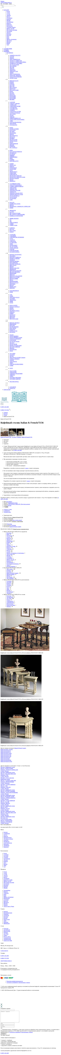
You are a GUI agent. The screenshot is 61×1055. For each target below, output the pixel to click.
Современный (7, 938)
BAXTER (12, 84)
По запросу (9, 501)
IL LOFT (12, 211)
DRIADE (12, 145)
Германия (6, 914)
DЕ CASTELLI (13, 147)
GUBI (11, 199)
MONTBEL (12, 284)
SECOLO (12, 342)
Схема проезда (4, 950)
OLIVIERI (12, 298)
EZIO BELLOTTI (14, 161)
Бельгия (6, 911)
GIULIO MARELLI (14, 195)
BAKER (12, 82)
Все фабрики (10, 52)
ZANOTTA (12, 388)
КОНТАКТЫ (7, 389)
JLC (11, 219)
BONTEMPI (13, 96)
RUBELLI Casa (13, 330)
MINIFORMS (13, 273)
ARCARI (12, 67)
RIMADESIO (13, 324)
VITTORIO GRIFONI (15, 379)
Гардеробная (7, 858)
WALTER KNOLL (14, 381)
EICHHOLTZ (13, 153)
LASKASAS (13, 241)
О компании (7, 833)
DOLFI (11, 142)
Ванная (5, 864)
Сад (5, 866)
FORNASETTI (13, 174)
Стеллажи (6, 899)
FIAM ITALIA (13, 167)
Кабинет (6, 861)
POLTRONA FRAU (14, 310)
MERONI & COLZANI (15, 270)
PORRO (12, 313)
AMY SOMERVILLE (15, 59)
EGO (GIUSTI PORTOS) (16, 151)
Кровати (9, 19)
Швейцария (7, 923)
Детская (6, 860)
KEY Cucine (13, 230)
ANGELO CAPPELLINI (16, 60)
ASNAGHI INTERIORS (16, 76)
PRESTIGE (12, 316)
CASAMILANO (14, 108)
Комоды (9, 23)
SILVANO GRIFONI (15, 346)
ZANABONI (13, 387)
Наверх (2, 1)
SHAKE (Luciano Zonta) (16, 345)
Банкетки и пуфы (8, 879)
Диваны (9, 15)
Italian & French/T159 (27, 437)
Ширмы (9, 42)
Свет (8, 44)
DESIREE (12, 138)
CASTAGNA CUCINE (15, 111)
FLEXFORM (13, 169)
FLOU (11, 170)
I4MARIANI (13, 210)
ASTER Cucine (13, 78)
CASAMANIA (13, 107)
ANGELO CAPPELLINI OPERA (18, 62)
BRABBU (12, 99)
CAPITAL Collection (15, 103)
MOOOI (12, 285)
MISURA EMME (14, 278)
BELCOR (12, 86)
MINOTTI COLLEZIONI (16, 276)
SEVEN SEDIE (13, 344)
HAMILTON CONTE (15, 203)
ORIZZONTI (13, 300)
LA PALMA (13, 234)
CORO (11, 121)
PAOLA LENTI (13, 305)
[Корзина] (3, 7)
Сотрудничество (8, 843)
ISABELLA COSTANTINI (16, 215)
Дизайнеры (6, 845)
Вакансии (6, 847)
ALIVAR (12, 56)
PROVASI (12, 317)
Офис (5, 865)
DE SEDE (12, 131)
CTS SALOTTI (13, 125)
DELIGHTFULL (14, 135)
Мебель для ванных (12, 39)
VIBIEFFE (12, 375)
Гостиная (13, 525)
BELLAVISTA (13, 87)
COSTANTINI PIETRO (15, 122)
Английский (7, 930)
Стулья (8, 14)
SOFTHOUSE (13, 349)
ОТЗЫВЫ (6, 50)
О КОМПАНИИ (8, 48)
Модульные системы (12, 30)
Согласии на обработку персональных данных (21, 1032)
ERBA (11, 158)
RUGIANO (12, 332)
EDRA (11, 150)
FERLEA (12, 166)
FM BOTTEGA (13, 171)
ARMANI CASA (14, 71)
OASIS (11, 296)
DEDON (12, 134)
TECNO (12, 356)
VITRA (11, 376)
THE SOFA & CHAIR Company (17, 357)
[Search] (2, 404)
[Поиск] (15, 5)
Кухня (5, 853)
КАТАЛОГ (6, 10)
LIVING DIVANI (14, 248)
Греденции (9, 31)
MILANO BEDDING (15, 272)
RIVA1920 (12, 325)
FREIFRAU (12, 181)
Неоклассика (7, 931)
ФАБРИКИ (6, 51)
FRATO (11, 179)
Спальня (6, 857)
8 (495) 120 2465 (5, 407)
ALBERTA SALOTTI (15, 55)
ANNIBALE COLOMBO (16, 63)
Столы (8, 12)
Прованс (6, 932)
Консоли (9, 35)
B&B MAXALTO (14, 80)
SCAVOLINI (13, 340)
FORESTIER (13, 173)
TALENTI (12, 355)
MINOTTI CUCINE (14, 277)
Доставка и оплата (8, 839)
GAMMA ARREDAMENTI (16, 186)
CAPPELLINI (13, 104)
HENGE (12, 205)
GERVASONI (13, 187)
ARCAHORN (13, 66)
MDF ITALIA (13, 265)
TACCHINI (12, 353)
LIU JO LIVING (14, 246)
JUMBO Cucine (13, 225)
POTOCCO (12, 314)
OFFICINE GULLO (14, 297)
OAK (11, 294)
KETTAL (12, 229)
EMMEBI (12, 155)
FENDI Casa (13, 165)
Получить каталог (25, 504)
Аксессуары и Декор (9, 906)
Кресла (8, 16)
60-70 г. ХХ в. (7, 936)
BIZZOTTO (12, 88)
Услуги (5, 835)
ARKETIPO (13, 70)
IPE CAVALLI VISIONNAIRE (17, 214)
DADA (11, 127)
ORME (11, 301)
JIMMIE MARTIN (14, 218)
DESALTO (12, 137)
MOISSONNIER (14, 281)
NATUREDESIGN (14, 290)
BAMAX (12, 83)
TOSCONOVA (13, 361)
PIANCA (12, 309)
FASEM (11, 163)
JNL (11, 221)
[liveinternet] (4, 973)
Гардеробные (10, 22)
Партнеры (6, 844)
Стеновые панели (11, 27)
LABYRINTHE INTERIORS (17, 237)
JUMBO (12, 223)
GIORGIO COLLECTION (16, 193)
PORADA (12, 312)
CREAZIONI (13, 123)
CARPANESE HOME (15, 106)
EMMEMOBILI (13, 157)
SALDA (12, 334)
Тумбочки (6, 893)
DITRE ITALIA (13, 141)
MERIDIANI (13, 269)
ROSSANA (12, 329)
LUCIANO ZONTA (14, 252)
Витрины (9, 34)
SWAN (11, 350)
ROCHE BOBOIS (14, 326)
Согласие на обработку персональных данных (18, 982)
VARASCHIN (13, 372)
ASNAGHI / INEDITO (15, 75)
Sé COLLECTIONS (14, 341)
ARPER (11, 72)
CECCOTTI (12, 114)
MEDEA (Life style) (14, 268)
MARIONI (12, 260)
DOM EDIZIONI (14, 143)
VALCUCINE (13, 371)
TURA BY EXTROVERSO (16, 364)
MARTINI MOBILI (14, 261)
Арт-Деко (6, 934)
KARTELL (12, 227)
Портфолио (6, 841)
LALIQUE (12, 240)
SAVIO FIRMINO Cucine (16, 337)
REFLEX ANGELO (14, 322)
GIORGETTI (13, 191)
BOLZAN (12, 94)
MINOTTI (12, 274)
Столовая (6, 854)
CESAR (11, 115)
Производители (8, 837)
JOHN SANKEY (14, 222)
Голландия (6, 915)
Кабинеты (9, 24)
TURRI (11, 365)
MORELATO (13, 286)
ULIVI (11, 368)
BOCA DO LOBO (14, 90)
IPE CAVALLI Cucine (15, 213)
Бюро (8, 38)
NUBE (11, 292)
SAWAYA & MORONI (15, 338)
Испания (6, 916)
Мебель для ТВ (10, 28)
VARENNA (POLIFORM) (16, 373)
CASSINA (12, 110)
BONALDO (13, 95)
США (5, 920)
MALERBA (12, 256)
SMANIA (12, 348)
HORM (11, 207)
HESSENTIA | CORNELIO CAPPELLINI (20, 206)
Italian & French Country (15, 526)
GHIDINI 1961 (13, 189)
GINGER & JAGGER (15, 190)
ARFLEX (12, 68)
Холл (5, 862)
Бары (8, 36)
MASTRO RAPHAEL (15, 264)
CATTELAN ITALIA (15, 112)
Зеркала (8, 32)
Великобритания (8, 912)
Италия (9, 505)
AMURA (12, 58)
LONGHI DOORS (14, 250)
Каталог (6, 832)
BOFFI (11, 91)
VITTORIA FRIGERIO (15, 377)
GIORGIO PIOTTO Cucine (16, 194)
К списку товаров (16, 437)
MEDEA (12, 266)
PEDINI (11, 308)
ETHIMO (12, 159)
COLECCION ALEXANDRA (17, 119)
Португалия (7, 919)
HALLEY (12, 202)
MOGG (11, 280)
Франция (6, 922)
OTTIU (11, 302)
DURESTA (12, 146)
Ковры (8, 43)
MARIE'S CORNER (15, 258)
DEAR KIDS (13, 133)
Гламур (5, 935)
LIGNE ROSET (13, 245)
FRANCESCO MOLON (15, 175)
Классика (9, 524)
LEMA (11, 244)
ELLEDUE (12, 154)
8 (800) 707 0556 (5, 958)
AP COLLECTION (14, 64)
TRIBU (11, 363)
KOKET (12, 231)
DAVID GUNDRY (14, 129)
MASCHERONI (14, 262)
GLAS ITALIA (13, 197)
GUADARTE (13, 198)
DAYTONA (13, 130)
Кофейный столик (12, 502)
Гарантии (6, 840)
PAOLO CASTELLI (15, 306)
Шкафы (8, 20)
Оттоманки (9, 18)
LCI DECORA (13, 242)
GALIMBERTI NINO (15, 183)
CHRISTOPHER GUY (15, 118)
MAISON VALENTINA (15, 254)
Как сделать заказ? (17, 520)
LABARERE (13, 236)
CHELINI (12, 117)
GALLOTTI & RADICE (16, 185)
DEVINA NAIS (13, 139)
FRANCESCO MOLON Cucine (17, 177)
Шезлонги (9, 40)
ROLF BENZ (13, 328)
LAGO (11, 238)
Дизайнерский (7, 939)
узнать (26, 468)
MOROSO (12, 288)
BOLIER (12, 92)
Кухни (8, 11)
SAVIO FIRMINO (14, 336)
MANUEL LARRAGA (15, 257)
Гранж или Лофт (8, 940)
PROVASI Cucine (14, 318)
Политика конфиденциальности (15, 981)
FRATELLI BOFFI (14, 178)
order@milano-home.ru (6, 2)
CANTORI (12, 102)
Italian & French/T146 (6, 437)
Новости (6, 836)
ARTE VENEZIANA (15, 74)
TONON (12, 360)
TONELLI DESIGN (14, 359)
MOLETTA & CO (14, 282)
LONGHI (12, 249)
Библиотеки (10, 26)
